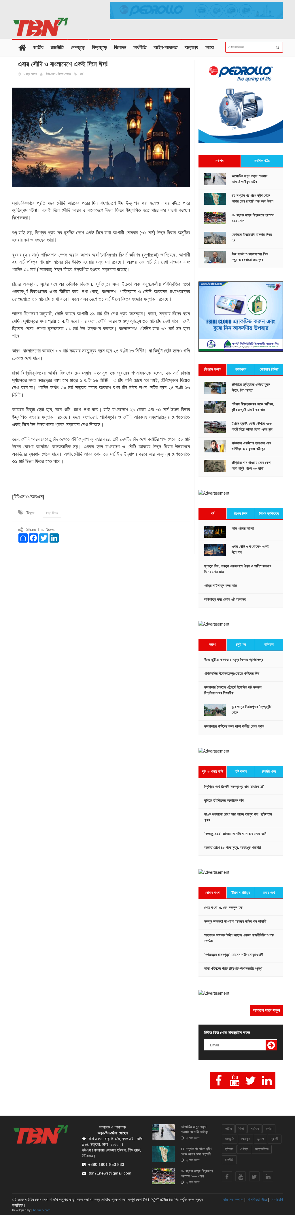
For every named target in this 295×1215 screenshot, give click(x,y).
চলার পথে (269, 892)
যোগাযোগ (277, 1199)
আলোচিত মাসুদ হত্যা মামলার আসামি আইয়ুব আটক (249, 179)
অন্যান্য (191, 47)
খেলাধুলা (245, 1139)
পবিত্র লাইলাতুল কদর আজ (220, 585)
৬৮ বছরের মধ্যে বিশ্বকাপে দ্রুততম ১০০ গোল (253, 218)
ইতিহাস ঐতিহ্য (240, 892)
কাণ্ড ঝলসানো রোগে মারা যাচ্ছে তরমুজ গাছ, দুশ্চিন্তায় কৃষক (238, 817)
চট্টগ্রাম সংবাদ (212, 369)
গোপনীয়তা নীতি (257, 1199)
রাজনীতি (57, 47)
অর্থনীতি (139, 47)
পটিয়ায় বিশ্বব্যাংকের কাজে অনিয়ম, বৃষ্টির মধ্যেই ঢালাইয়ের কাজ (253, 407)
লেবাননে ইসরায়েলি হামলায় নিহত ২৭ (252, 237)
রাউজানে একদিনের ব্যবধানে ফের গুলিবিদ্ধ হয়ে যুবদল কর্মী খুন (251, 446)
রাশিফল (269, 644)
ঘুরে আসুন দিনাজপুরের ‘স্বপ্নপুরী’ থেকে (252, 710)
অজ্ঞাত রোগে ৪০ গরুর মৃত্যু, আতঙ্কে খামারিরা (232, 847)
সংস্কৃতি (229, 1139)
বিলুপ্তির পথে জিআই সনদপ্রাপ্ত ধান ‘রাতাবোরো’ (234, 786)
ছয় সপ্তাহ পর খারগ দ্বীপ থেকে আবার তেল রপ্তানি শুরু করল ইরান (252, 198)
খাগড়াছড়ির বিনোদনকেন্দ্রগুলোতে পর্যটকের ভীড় (231, 673)
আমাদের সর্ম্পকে (232, 1199)
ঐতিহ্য (244, 1149)
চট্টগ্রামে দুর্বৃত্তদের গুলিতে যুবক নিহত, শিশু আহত (251, 387)
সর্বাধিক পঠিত (262, 161)
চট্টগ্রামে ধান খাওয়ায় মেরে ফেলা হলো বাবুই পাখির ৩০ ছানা (251, 465)
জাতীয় (38, 47)
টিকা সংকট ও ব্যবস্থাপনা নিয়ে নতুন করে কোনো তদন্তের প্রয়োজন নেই (250, 260)
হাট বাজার (241, 771)
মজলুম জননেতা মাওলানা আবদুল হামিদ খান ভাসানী (235, 921)
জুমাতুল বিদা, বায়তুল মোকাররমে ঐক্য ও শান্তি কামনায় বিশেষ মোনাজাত (237, 569)
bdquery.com (41, 1210)
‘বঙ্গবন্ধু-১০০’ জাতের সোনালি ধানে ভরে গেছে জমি (235, 834)
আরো (209, 47)
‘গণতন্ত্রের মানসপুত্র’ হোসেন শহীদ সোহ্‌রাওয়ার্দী (233, 954)
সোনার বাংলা (212, 892)
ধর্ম (212, 513)
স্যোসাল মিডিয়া (269, 369)
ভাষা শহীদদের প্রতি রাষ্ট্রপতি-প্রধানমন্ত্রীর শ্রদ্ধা (233, 968)
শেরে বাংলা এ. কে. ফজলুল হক (223, 907)
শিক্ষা (241, 1129)
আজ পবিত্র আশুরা (243, 528)
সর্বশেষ (219, 161)
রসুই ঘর (241, 644)
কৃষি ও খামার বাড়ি (212, 771)
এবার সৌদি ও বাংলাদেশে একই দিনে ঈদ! (250, 549)
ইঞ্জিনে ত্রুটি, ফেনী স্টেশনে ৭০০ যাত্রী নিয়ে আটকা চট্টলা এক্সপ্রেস (252, 426)
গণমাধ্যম (240, 369)
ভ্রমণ (212, 644)
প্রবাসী (274, 1139)
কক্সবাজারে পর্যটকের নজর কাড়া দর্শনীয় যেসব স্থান (234, 726)
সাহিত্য (255, 1129)
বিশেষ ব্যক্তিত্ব (269, 513)
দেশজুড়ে (78, 47)
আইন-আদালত (165, 47)
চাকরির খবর (269, 771)
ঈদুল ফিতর (52, 513)
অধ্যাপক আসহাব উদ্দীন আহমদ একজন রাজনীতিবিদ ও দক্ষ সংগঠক (239, 938)
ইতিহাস (229, 1149)
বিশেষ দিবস (240, 513)
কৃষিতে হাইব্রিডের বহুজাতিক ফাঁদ (223, 800)
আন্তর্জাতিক (261, 1149)
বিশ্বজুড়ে (99, 47)
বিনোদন (120, 47)
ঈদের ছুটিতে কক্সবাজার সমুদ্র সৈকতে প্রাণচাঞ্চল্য (233, 659)
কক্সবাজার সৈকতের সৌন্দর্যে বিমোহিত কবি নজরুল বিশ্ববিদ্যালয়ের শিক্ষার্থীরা (233, 690)
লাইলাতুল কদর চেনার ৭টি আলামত (225, 599)
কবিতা (269, 1129)
